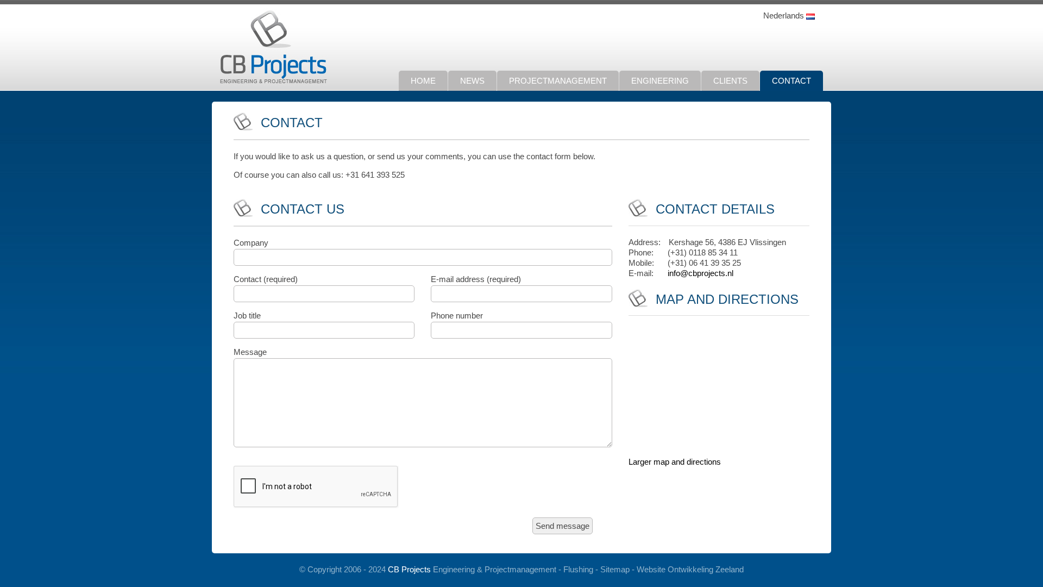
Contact (791, 80)
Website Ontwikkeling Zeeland (690, 569)
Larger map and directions (675, 461)
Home (423, 80)
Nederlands (784, 15)
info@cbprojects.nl (700, 273)
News (472, 80)
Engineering (660, 80)
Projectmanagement (558, 80)
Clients (730, 80)
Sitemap (615, 569)
